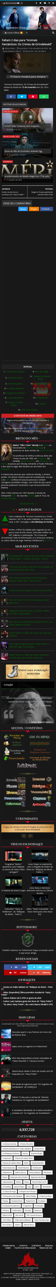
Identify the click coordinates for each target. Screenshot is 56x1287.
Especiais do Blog (10, 111)
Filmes (18, 1182)
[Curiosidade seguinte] (30, 836)
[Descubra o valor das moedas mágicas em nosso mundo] (40, 758)
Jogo (29, 1187)
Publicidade (16, 1210)
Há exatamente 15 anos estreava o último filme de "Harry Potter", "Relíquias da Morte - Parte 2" (31, 557)
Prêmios (6, 1210)
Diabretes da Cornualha (37, 428)
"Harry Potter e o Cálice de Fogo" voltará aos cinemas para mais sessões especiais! (29, 656)
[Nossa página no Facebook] (36, 3)
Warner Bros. (29, 1225)
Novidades (47, 1187)
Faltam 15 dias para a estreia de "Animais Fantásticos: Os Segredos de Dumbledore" (30, 1098)
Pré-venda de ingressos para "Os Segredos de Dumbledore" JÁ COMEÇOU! (32, 1085)
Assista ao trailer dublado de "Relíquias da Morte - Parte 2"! (27, 988)
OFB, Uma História (29, 410)
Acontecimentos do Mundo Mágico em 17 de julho (27, 176)
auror (45, 445)
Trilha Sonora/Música (23, 1220)
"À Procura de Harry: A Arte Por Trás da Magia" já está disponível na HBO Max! (31, 568)
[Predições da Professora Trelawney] (40, 751)
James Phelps (19, 1187)
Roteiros (38, 1210)
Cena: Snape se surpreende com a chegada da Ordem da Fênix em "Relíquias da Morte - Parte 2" (39, 868)
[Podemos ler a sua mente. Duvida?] (40, 743)
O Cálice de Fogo (9, 1191)
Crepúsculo (7, 1158)
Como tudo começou (15, 371)
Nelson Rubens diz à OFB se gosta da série (21, 998)
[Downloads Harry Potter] (14, 758)
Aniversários (39, 1149)
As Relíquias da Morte (11, 1153)
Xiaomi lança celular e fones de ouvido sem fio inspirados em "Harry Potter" (32, 1072)
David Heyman (23, 1168)
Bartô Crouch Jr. (28, 461)
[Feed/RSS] (53, 3)
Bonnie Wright (36, 1153)
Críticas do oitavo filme (24, 1158)
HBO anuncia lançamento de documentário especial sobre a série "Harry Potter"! (28, 579)
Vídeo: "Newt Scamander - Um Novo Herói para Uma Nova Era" (40, 912)
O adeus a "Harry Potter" (15, 403)
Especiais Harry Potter (19, 1177)
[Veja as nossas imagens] (49, 3)
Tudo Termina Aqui (41, 1220)
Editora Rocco (20, 1172)
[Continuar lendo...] (28, 503)
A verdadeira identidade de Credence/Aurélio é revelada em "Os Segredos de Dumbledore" (32, 1111)
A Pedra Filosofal (26, 1144)
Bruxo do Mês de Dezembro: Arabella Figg (23, 151)
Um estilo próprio (15, 383)
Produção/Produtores (11, 1206)
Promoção (39, 1206)
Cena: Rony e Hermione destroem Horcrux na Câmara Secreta (40, 890)
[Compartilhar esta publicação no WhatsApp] (44, 96)
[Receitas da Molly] (14, 737)
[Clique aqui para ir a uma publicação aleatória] (27, 672)
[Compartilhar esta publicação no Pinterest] (33, 96)
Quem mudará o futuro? (12, 51)
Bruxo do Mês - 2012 (11, 136)
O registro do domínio (15, 393)
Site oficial (19, 1215)
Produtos (42, 1201)
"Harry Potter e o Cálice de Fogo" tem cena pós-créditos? (30, 634)
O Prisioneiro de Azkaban (12, 1196)
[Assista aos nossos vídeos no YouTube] (45, 3)
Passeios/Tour (17, 1201)
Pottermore (30, 1201)
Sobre (8, 1248)
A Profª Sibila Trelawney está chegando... (22, 126)
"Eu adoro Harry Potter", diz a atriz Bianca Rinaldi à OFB (27, 1004)
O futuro (42, 403)
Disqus (23, 209)
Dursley (31, 495)
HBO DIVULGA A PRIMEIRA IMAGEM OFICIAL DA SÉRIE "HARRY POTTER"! (30, 623)
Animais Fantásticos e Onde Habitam (17, 1149)
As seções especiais (15, 388)
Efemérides (7, 162)
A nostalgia (42, 393)
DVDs (26, 1163)
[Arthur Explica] (14, 743)
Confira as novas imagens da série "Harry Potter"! (31, 590)
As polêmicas (42, 388)
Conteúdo (36, 1246)
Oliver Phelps (31, 1196)
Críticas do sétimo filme (12, 1163)
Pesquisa (49, 1246)
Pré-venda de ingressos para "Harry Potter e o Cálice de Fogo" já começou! (29, 645)
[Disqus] (27, 250)
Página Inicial (9, 1246)
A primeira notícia (15, 377)
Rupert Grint (7, 1215)
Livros (37, 1187)
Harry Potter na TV (39, 1182)
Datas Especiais (9, 1168)
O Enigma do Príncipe (27, 1191)
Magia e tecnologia (42, 383)
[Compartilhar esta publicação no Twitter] (22, 96)
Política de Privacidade (25, 1248)
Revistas (28, 1210)
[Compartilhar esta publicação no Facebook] (11, 96)
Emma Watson (34, 1172)
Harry (14, 495)
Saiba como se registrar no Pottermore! (29, 1046)
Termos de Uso (45, 1248)
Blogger (34, 209)
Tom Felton (7, 1220)
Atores (25, 1153)
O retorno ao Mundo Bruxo (41, 377)
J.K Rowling (7, 1187)
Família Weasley (8, 498)
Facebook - (46, 209)
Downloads (37, 1168)
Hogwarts (42, 458)
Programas (27, 1206)
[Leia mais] (4, 525)
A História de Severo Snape (14, 890)
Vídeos (17, 1225)
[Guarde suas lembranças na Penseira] (40, 737)
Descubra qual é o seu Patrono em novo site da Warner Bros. (32, 1033)
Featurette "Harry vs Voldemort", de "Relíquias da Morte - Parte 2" (13, 912)
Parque (5, 1201)
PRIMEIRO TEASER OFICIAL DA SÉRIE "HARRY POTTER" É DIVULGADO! (29, 612)
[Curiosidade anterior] (23, 836)
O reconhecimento (15, 397)
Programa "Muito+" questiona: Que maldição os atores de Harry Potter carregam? (13, 868)
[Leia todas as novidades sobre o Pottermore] (27, 765)
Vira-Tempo (7, 1225)
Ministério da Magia (34, 447)
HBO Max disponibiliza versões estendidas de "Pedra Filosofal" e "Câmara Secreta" (32, 1059)
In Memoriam (42, 397)
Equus (5, 1177)
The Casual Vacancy (34, 1215)
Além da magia (41, 371)
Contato (23, 1246)
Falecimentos (8, 1182)
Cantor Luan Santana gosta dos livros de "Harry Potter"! (27, 1001)
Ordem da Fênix (47, 450)
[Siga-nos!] (40, 3)
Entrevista (47, 1172)
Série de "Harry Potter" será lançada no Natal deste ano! (29, 601)
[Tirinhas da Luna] (14, 751)
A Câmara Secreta (9, 1144)
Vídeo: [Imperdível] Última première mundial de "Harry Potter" (25, 993)
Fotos (26, 1182)
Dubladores (7, 1172)
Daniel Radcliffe (38, 1163)
